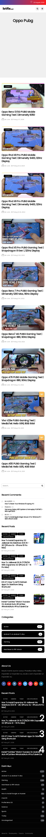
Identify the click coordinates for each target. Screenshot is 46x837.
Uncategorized (8, 537)
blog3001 (8, 501)
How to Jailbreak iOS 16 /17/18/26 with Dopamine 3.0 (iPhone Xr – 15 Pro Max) (16, 565)
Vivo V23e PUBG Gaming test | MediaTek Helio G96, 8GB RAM (18, 422)
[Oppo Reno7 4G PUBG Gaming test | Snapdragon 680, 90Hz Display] (23, 317)
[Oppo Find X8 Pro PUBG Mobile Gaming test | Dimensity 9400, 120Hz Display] (23, 138)
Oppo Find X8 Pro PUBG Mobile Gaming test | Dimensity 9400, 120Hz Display (22, 158)
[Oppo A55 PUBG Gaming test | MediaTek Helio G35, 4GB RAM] (23, 447)
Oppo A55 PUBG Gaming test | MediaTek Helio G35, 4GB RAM (19, 465)
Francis (8, 507)
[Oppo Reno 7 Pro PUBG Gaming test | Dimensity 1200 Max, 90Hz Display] (23, 274)
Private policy (13, 833)
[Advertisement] (23, 53)
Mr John (7, 119)
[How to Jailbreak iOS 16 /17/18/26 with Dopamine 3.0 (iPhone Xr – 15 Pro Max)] (39, 560)
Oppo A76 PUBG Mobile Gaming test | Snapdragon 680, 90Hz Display (23, 379)
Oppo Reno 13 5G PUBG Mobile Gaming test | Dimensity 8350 (18, 113)
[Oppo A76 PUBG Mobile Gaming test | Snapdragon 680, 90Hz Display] (23, 361)
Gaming (7, 86)
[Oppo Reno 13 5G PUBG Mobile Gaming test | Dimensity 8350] (23, 95)
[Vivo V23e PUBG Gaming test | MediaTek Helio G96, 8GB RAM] (23, 404)
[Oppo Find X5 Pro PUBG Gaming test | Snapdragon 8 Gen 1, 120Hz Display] (23, 231)
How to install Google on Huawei (13, 794)
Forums (21, 833)
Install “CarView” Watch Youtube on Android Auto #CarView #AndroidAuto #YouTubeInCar (16, 604)
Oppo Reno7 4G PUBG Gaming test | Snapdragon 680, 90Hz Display (22, 335)
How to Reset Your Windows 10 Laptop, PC (19, 504)
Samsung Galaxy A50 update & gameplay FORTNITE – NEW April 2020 (24, 510)
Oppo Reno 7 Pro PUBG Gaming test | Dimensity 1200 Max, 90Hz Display (22, 292)
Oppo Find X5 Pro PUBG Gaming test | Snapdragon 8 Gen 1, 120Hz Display (23, 249)
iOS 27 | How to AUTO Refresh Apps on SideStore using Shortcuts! (14, 584)
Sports (4, 811)
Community (29, 833)
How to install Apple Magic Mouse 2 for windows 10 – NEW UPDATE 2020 (23, 518)
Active (5, 534)
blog (7, 514)
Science (5, 807)
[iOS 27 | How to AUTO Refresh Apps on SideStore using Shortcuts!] (39, 579)
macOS (4, 798)
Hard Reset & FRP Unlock (10, 785)
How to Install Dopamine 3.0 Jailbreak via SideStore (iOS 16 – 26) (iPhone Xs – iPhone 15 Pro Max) (15, 544)
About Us (4, 833)
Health (4, 789)
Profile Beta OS (7, 802)
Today (21, 534)
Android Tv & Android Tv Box (12, 776)
